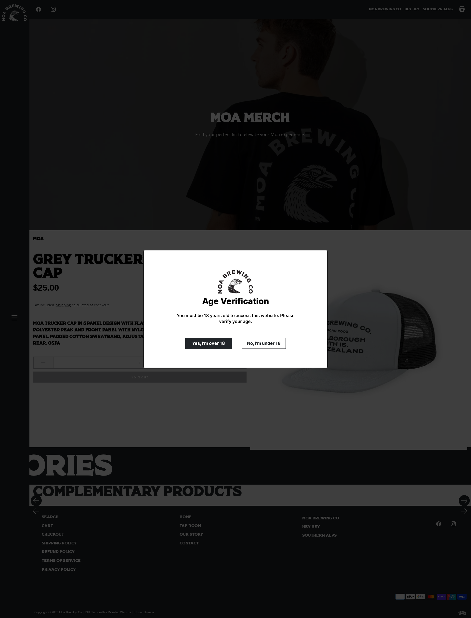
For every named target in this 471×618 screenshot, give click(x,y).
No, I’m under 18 (264, 343)
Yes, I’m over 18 (208, 343)
